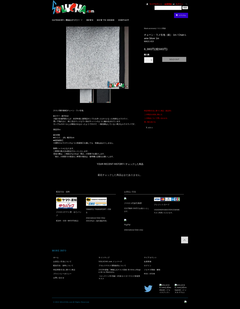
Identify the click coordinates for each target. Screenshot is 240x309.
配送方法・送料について (63, 265)
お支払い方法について (62, 261)
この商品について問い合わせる (155, 118)
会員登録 (168, 4)
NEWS (89, 20)
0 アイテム (182, 15)
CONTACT (123, 20)
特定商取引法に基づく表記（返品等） (158, 111)
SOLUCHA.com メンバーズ (110, 261)
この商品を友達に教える (153, 114)
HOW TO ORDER (106, 20)
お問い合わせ (58, 278)
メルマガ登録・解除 (152, 270)
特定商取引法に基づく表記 (64, 270)
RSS (146, 274)
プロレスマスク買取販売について (112, 265)
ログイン (179, 4)
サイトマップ (104, 257)
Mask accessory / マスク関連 (155, 28)
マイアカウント (155, 4)
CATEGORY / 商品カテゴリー (66, 20)
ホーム (56, 257)
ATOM (152, 274)
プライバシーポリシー (62, 274)
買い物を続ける (150, 122)
